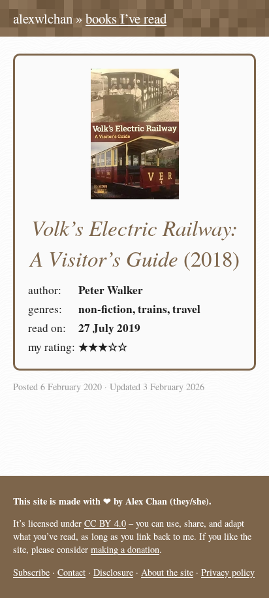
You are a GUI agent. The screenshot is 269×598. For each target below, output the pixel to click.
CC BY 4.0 (105, 523)
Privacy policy (228, 572)
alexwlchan (42, 18)
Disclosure (113, 572)
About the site (167, 572)
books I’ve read (126, 18)
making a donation (125, 549)
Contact (71, 572)
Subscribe (31, 572)
